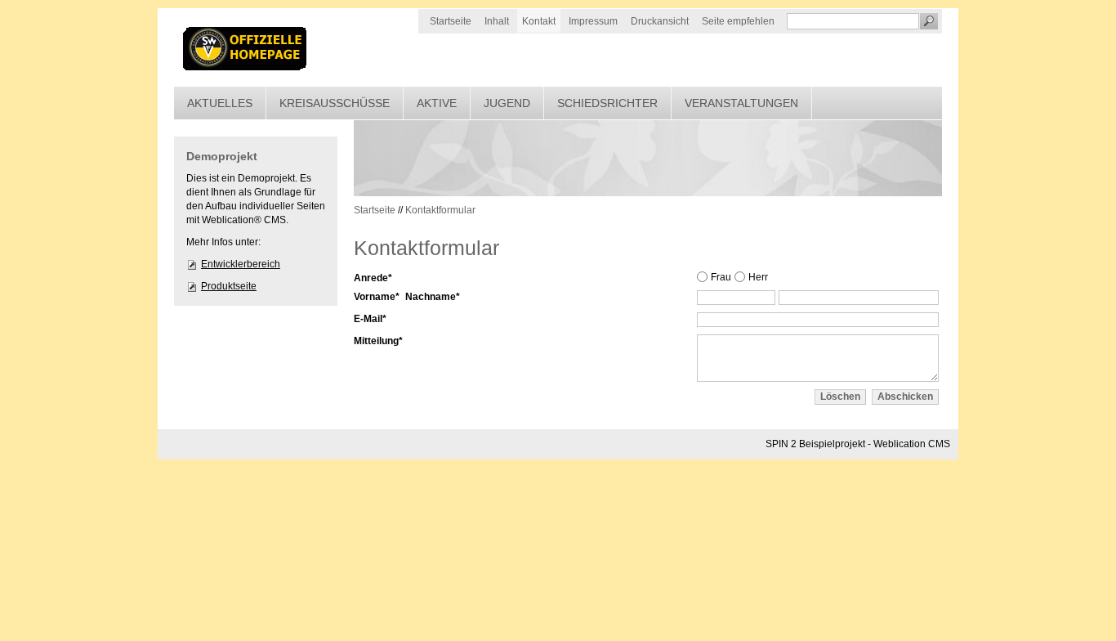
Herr (758, 277)
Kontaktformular (440, 210)
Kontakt (539, 21)
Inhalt (496, 21)
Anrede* (373, 278)
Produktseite (229, 286)
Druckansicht (660, 21)
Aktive (437, 103)
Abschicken (905, 396)
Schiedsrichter (607, 103)
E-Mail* (370, 319)
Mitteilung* (378, 341)
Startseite (450, 21)
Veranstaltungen (741, 103)
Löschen (840, 396)
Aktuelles (219, 103)
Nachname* (432, 297)
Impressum (593, 21)
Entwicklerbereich (240, 264)
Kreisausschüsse (334, 103)
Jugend (507, 103)
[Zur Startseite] (246, 47)
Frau (721, 277)
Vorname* (377, 297)
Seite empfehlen (738, 21)
